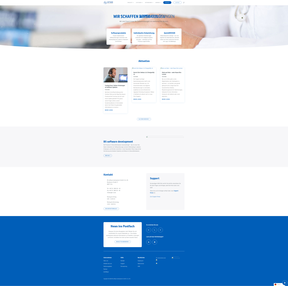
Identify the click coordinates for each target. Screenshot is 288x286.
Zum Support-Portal (155, 196)
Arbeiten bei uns (108, 263)
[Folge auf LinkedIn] (148, 242)
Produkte (130, 2)
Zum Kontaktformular (111, 208)
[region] (144, 27)
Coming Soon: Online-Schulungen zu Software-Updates (115, 86)
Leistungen (139, 2)
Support (177, 2)
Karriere (157, 2)
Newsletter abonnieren (122, 241)
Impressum (140, 260)
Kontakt (167, 2)
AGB (139, 266)
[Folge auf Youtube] (154, 242)
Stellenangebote (108, 266)
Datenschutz (141, 263)
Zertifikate (106, 272)
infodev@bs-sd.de (111, 192)
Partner (105, 269)
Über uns (107, 155)
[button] (118, 36)
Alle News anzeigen (144, 119)
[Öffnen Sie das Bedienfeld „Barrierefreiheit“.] (284, 282)
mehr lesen (109, 110)
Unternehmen (148, 2)
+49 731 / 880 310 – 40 (114, 188)
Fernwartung (124, 266)
